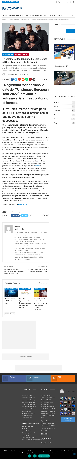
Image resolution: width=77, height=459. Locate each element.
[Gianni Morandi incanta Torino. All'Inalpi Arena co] (61, 406)
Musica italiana (8, 54)
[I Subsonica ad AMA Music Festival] (11, 292)
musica (37, 166)
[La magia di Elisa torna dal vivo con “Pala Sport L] (69, 402)
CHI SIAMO (44, 434)
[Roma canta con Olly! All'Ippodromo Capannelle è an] (69, 398)
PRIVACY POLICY (46, 443)
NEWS (5, 15)
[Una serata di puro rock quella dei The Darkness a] (65, 398)
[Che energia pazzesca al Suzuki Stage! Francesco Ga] (73, 406)
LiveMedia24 (22, 204)
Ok (30, 456)
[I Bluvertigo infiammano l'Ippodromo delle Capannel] (61, 398)
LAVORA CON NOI (46, 438)
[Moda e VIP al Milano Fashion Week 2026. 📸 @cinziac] (69, 409)
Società (56, 119)
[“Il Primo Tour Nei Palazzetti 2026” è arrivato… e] (73, 402)
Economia (57, 110)
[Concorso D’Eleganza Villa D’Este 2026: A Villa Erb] (65, 402)
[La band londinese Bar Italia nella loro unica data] (69, 406)
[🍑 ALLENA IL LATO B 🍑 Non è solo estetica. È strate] (65, 409)
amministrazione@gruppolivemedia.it (33, 440)
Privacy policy (44, 456)
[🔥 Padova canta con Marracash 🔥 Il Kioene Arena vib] (73, 409)
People (56, 123)
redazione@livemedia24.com (30, 423)
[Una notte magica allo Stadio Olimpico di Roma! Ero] (73, 398)
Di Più (58, 15)
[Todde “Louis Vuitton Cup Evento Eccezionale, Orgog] (61, 402)
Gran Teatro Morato (25, 212)
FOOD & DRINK (40, 15)
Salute (56, 106)
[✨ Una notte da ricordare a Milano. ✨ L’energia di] (65, 413)
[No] (74, 454)
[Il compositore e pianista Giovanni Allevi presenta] (65, 406)
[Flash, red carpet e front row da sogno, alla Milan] (61, 409)
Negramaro (16, 212)
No (34, 456)
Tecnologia (57, 115)
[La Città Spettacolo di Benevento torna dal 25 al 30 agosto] (25, 292)
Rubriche (56, 102)
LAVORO (52, 15)
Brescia (9, 212)
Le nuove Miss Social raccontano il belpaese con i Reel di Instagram (14, 271)
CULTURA (29, 15)
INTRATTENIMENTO (16, 15)
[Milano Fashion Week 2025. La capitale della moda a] (73, 413)
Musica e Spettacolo (21, 54)
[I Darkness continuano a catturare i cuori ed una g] (69, 413)
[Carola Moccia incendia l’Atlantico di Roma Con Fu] (61, 413)
